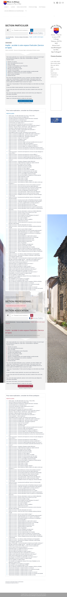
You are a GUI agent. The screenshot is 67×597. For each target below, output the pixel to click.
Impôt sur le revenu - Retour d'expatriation (17, 242)
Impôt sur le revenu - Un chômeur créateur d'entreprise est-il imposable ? (24, 253)
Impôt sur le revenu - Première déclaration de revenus (20, 224)
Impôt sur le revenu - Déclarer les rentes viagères (19, 168)
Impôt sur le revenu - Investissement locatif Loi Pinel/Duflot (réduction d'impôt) (25, 200)
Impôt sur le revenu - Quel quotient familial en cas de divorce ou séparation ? (25, 233)
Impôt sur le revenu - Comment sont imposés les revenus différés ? (23, 154)
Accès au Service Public (59, 16)
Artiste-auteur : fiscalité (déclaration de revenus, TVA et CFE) (22, 115)
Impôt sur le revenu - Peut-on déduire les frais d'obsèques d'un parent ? (24, 215)
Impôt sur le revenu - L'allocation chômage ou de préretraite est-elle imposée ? (25, 201)
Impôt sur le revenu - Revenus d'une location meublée (20, 245)
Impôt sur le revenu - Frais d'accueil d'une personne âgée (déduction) (23, 186)
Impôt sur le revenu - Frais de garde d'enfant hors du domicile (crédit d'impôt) (25, 187)
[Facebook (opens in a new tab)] (57, 3)
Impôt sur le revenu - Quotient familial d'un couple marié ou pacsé (23, 235)
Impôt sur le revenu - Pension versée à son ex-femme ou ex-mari (23, 212)
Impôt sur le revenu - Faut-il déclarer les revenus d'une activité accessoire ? (25, 184)
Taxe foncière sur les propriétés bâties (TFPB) (18, 280)
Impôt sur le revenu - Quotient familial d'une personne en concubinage (23, 237)
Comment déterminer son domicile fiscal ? (18, 119)
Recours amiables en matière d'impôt (17, 274)
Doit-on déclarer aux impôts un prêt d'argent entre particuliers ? (22, 129)
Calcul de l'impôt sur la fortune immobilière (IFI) (19, 117)
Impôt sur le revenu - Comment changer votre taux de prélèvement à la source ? (26, 142)
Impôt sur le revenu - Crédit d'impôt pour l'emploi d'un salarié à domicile (24, 162)
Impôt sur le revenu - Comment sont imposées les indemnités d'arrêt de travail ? (26, 147)
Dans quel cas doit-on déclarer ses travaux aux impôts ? (21, 124)
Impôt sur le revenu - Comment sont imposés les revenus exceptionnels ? (24, 155)
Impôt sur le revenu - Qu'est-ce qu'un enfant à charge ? (20, 229)
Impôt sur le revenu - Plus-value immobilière (18, 218)
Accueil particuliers (10, 36)
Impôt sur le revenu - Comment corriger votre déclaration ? (21, 143)
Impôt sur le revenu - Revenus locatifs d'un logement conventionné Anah (24, 248)
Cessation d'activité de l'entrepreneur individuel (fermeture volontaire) (23, 118)
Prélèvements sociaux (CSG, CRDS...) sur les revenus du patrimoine (23, 260)
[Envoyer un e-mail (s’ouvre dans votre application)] (62, 3)
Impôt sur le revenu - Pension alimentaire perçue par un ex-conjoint (23, 205)
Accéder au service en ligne (25, 100)
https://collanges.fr (56, 52)
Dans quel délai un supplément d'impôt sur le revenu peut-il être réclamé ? (24, 125)
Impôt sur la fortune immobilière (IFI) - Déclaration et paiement (22, 136)
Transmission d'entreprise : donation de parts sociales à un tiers (22, 289)
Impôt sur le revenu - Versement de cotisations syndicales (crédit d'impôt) (24, 255)
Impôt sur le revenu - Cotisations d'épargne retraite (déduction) (22, 161)
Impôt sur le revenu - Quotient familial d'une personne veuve (21, 240)
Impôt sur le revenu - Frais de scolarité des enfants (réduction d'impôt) (23, 189)
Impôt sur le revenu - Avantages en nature (17, 139)
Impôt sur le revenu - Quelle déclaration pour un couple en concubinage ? (24, 231)
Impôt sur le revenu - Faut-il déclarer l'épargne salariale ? (21, 180)
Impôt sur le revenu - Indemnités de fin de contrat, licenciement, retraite (24, 193)
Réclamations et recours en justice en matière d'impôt (20, 273)
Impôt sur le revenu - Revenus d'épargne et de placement (21, 244)
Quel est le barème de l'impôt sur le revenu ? (18, 264)
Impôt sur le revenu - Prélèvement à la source (18, 220)
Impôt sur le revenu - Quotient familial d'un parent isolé (20, 241)
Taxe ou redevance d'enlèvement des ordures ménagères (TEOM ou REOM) (25, 281)
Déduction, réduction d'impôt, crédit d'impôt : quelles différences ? (23, 126)
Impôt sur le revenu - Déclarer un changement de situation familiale (23, 172)
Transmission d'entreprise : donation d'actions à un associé (21, 282)
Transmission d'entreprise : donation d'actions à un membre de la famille (24, 284)
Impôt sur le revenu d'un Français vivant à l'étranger (20, 164)
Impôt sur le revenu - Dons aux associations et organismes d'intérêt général (25, 175)
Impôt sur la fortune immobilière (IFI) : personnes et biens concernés (23, 135)
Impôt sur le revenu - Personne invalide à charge (19, 213)
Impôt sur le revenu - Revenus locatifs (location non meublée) (22, 247)
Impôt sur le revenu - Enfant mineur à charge (18, 179)
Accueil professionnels (11, 322)
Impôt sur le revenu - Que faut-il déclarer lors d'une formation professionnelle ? (25, 230)
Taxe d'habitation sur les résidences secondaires (19, 278)
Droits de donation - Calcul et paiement (17, 131)
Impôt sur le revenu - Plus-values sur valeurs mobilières (20, 219)
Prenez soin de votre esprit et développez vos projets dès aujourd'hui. (33, 595)
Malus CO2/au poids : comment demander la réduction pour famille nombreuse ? (26, 258)
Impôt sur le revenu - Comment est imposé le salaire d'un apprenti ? (23, 144)
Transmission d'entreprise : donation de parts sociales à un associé (23, 287)
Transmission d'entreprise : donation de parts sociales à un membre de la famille (26, 288)
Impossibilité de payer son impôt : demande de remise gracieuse (22, 132)
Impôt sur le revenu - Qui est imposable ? (17, 234)
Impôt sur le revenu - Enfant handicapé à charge (19, 176)
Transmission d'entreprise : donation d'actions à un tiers (20, 285)
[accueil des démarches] (7, 30)
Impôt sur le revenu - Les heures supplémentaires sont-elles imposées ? (24, 202)
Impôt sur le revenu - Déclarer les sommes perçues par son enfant (23, 171)
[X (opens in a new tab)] (54, 3)
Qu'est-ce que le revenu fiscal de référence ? (18, 262)
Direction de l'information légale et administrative (14, 296)
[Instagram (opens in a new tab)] (60, 3)
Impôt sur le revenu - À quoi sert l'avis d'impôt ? (19, 137)
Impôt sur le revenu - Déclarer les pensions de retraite (20, 166)
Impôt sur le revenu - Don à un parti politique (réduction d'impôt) (22, 173)
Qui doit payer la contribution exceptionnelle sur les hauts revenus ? (23, 271)
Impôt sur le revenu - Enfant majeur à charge (18, 177)
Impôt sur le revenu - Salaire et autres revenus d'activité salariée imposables (25, 249)
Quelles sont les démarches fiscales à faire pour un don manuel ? (23, 269)
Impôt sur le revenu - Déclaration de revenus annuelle (20, 165)
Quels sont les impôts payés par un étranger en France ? (21, 270)
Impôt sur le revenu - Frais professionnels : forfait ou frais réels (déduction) (24, 191)
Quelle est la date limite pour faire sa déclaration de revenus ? (22, 267)
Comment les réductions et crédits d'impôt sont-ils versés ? (21, 121)
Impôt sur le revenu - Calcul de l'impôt (17, 140)
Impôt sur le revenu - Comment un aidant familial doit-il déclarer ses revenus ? (25, 157)
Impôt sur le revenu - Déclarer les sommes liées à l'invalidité (21, 169)
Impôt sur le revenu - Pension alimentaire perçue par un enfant (22, 204)
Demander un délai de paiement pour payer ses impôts (20, 128)
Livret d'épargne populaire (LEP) (15, 256)
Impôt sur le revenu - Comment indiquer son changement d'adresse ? (23, 146)
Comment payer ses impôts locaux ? (16, 122)
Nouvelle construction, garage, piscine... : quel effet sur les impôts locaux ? (24, 259)
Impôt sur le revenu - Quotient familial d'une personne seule (21, 238)
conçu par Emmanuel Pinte (33, 594)
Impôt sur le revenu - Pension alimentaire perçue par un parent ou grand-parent (25, 206)
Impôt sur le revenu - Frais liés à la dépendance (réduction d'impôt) (23, 190)
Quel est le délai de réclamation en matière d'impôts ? (20, 266)
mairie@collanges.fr (56, 47)
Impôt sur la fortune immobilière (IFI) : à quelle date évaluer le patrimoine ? (24, 133)
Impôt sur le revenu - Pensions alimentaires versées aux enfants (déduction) (25, 211)
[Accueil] (53, 16)
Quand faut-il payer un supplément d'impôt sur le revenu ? (21, 263)
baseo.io (16, 297)
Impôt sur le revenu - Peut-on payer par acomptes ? (20, 216)
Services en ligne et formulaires (22, 36)
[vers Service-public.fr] (36, 33)
